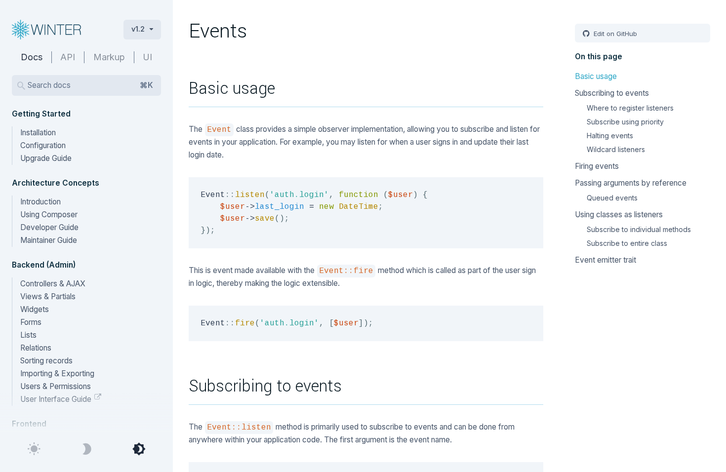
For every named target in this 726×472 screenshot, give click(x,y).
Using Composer (49, 214)
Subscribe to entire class (627, 243)
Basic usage (596, 76)
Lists (28, 335)
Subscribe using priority (625, 122)
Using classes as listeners (619, 214)
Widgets (34, 309)
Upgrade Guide (46, 158)
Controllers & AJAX (52, 283)
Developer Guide (49, 227)
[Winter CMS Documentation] (60, 29)
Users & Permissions (55, 386)
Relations (35, 348)
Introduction (40, 201)
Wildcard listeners (616, 149)
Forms (30, 322)
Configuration (43, 145)
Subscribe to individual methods (639, 229)
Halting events (610, 135)
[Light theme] (34, 449)
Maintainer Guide (48, 240)
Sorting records (46, 360)
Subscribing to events (612, 93)
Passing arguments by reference (630, 183)
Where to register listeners (630, 108)
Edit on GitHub (614, 34)
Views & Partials (48, 296)
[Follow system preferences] (139, 449)
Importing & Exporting (57, 373)
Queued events (612, 198)
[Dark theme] (86, 449)
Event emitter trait (605, 260)
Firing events (597, 166)
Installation (38, 132)
